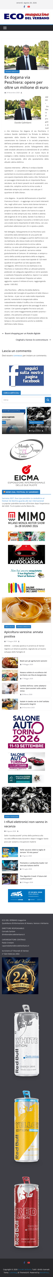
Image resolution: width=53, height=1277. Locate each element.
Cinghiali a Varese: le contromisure (32, 339)
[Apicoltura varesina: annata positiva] (26, 610)
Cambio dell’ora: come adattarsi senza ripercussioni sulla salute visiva (33, 688)
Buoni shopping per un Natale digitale (22, 333)
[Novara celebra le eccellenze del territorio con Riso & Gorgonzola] (10, 675)
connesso (17, 355)
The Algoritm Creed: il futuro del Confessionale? (33, 877)
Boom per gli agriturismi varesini (33, 661)
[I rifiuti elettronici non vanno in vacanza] (26, 408)
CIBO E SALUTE (9, 627)
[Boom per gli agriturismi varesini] (10, 662)
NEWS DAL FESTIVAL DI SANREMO (22, 492)
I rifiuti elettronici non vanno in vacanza (22, 426)
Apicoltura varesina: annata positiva (23, 634)
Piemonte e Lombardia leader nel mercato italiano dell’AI (34, 864)
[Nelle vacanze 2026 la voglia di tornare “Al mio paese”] (10, 853)
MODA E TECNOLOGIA (11, 422)
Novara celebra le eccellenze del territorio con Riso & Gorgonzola (33, 673)
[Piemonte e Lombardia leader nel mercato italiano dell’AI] (10, 866)
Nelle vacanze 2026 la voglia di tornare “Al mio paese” (32, 851)
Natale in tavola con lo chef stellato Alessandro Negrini (34, 702)
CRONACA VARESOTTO (11, 71)
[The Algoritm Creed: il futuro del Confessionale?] (10, 879)
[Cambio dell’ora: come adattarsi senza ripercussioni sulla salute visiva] (10, 690)
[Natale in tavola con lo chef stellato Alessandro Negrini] (10, 704)
